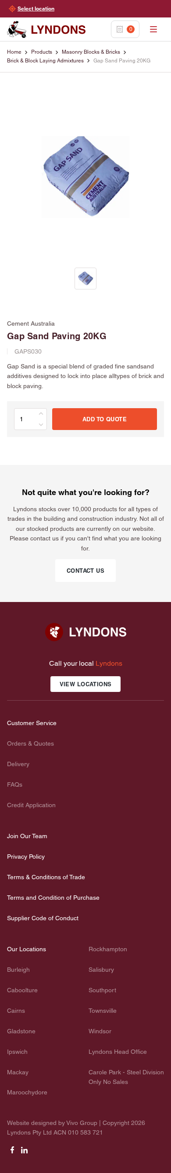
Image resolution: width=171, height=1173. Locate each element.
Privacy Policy (26, 856)
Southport (102, 990)
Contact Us (85, 570)
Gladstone (21, 1031)
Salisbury (101, 969)
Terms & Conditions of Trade (46, 877)
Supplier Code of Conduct (42, 918)
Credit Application (31, 804)
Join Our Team (27, 835)
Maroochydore (27, 1092)
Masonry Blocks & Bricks (91, 52)
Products (41, 52)
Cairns (16, 1010)
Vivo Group (81, 1122)
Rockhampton (108, 949)
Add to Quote (104, 419)
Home (14, 52)
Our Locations (26, 949)
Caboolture (22, 990)
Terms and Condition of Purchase (53, 897)
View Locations (86, 684)
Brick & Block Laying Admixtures (45, 61)
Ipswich (17, 1051)
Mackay (17, 1072)
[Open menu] (153, 29)
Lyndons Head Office (118, 1051)
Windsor (100, 1031)
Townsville (103, 1010)
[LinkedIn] (24, 1152)
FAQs (14, 784)
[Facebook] (12, 1152)
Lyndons (109, 663)
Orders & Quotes (30, 743)
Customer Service (32, 722)
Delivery (18, 763)
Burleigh (18, 969)
